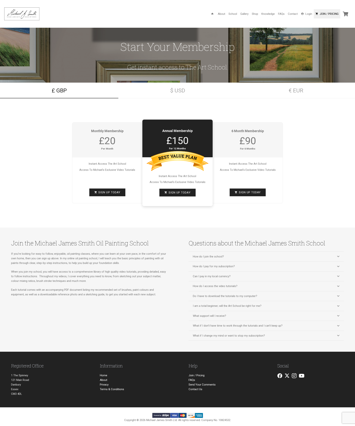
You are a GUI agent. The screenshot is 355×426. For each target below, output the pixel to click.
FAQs (192, 380)
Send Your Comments (202, 384)
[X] (287, 375)
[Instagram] (294, 376)
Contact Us (195, 389)
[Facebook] (279, 375)
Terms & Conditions (112, 389)
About (103, 380)
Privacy (104, 384)
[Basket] (345, 14)
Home (103, 375)
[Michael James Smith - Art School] (21, 13)
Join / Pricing (196, 375)
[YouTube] (301, 375)
